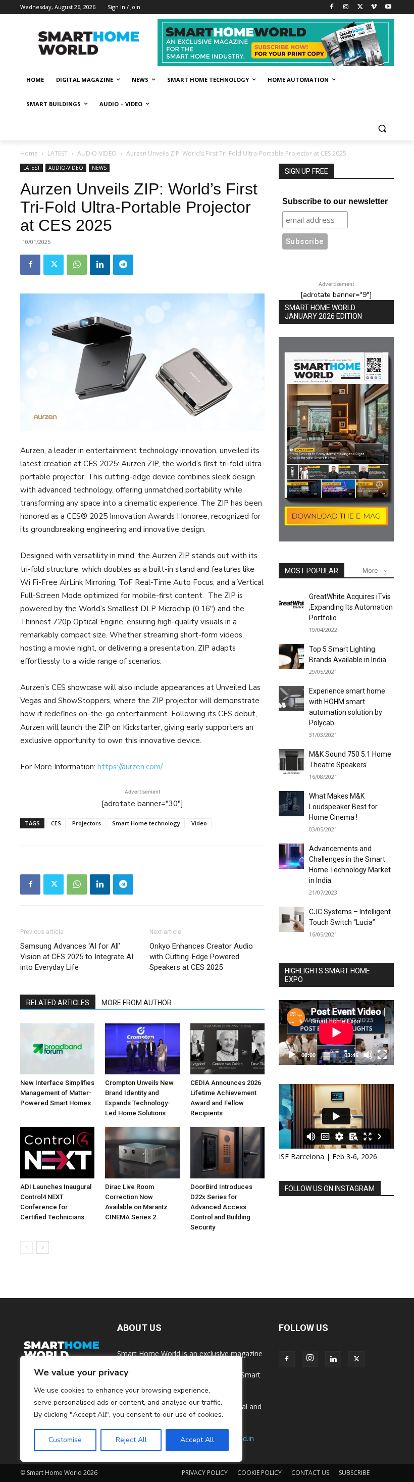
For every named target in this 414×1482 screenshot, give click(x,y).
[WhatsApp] (77, 265)
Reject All (131, 1440)
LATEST (57, 153)
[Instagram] (346, 7)
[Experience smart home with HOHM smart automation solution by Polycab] (291, 698)
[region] (131, 1409)
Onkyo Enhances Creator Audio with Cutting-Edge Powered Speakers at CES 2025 (201, 957)
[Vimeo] (374, 7)
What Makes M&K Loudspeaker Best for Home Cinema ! (343, 806)
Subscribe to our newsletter (335, 201)
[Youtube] (388, 7)
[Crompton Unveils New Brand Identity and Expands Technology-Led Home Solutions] (142, 1048)
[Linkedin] (100, 265)
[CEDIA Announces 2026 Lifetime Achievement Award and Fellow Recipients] (227, 1048)
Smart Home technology (146, 823)
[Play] (292, 1055)
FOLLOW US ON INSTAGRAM (330, 1188)
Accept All (197, 1440)
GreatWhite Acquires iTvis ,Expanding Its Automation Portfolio (351, 607)
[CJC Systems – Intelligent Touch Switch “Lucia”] (291, 919)
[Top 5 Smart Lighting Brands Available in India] (291, 656)
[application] (336, 1032)
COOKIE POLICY (259, 1472)
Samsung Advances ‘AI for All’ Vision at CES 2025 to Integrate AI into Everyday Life (76, 957)
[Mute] (368, 1055)
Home (29, 153)
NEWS (99, 167)
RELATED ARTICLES (57, 1003)
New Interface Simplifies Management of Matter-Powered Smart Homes (57, 1093)
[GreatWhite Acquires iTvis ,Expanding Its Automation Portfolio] (291, 604)
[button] (382, 128)
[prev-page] (26, 1247)
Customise (65, 1440)
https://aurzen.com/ (130, 767)
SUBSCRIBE (354, 1472)
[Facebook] (332, 7)
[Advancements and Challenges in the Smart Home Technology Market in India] (291, 856)
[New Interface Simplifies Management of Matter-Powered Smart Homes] (57, 1048)
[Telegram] (123, 265)
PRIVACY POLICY (205, 1472)
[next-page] (42, 1247)
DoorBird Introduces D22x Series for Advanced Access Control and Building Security (221, 1207)
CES (56, 823)
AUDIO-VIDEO (97, 153)
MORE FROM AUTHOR (136, 1003)
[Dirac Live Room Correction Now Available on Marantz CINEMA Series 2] (142, 1152)
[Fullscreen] (382, 1055)
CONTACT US (310, 1472)
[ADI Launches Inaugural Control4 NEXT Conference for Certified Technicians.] (57, 1152)
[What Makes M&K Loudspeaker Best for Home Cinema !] (291, 803)
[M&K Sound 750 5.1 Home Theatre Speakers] (291, 761)
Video (199, 823)
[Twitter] (360, 7)
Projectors (86, 823)
